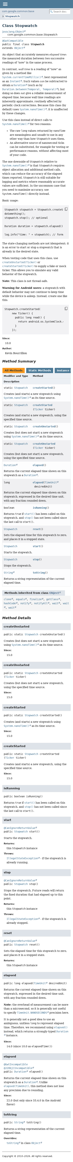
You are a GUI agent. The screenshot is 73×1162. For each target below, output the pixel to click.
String (8, 572)
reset (36, 529)
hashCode (10, 603)
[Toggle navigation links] (5, 4)
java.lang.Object (13, 31)
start (36, 546)
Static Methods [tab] (39, 370)
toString (39, 572)
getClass (52, 599)
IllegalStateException (22, 858)
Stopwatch (12, 16)
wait (55, 603)
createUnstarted (44, 426)
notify (24, 603)
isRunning (39, 507)
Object (18, 47)
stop (36, 559)
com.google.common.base (18, 11)
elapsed (38, 465)
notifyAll (41, 603)
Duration (10, 465)
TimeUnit (51, 482)
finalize (36, 599)
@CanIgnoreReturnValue (19, 827)
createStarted (42, 387)
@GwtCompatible (12, 40)
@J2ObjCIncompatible (18, 1068)
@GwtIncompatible (16, 1064)
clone (7, 599)
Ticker (38, 409)
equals (20, 599)
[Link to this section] (38, 361)
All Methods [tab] (13, 370)
